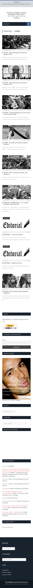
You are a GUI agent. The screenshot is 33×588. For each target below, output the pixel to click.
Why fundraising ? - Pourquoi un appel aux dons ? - (15, 319)
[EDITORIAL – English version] (16, 252)
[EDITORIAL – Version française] (16, 224)
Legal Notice (5, 570)
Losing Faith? (10, 466)
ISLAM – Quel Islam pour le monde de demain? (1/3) (15, 83)
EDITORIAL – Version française (13, 234)
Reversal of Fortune (12, 498)
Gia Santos (5, 488)
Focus (5, 66)
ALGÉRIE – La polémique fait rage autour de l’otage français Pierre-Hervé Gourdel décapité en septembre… (15, 474)
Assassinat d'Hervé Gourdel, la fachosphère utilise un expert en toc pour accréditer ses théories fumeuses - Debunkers (16, 470)
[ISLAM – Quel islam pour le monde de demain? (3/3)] (16, 42)
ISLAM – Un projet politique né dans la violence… (15, 143)
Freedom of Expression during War (19, 488)
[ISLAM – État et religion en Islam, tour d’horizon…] (16, 162)
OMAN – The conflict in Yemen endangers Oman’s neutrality (15, 494)
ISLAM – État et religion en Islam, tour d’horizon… (15, 173)
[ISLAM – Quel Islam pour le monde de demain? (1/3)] (16, 72)
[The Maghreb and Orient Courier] (16, 15)
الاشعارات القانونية (6, 574)
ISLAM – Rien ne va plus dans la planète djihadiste (15, 292)
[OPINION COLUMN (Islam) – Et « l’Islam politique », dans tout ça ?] (16, 192)
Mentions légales (6, 572)
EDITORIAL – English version (12, 263)
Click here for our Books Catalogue (11, 400)
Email (3, 340)
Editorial (6, 218)
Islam (5, 36)
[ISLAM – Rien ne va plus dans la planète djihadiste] (16, 281)
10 (29, 140)
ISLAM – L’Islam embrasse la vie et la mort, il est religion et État (17, 113)
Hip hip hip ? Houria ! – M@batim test (12, 512)
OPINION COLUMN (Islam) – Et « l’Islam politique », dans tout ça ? (15, 203)
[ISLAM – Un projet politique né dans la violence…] (16, 132)
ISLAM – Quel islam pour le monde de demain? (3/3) (15, 53)
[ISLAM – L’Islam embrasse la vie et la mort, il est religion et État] (16, 102)
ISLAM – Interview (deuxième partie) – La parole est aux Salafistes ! (15, 513)
